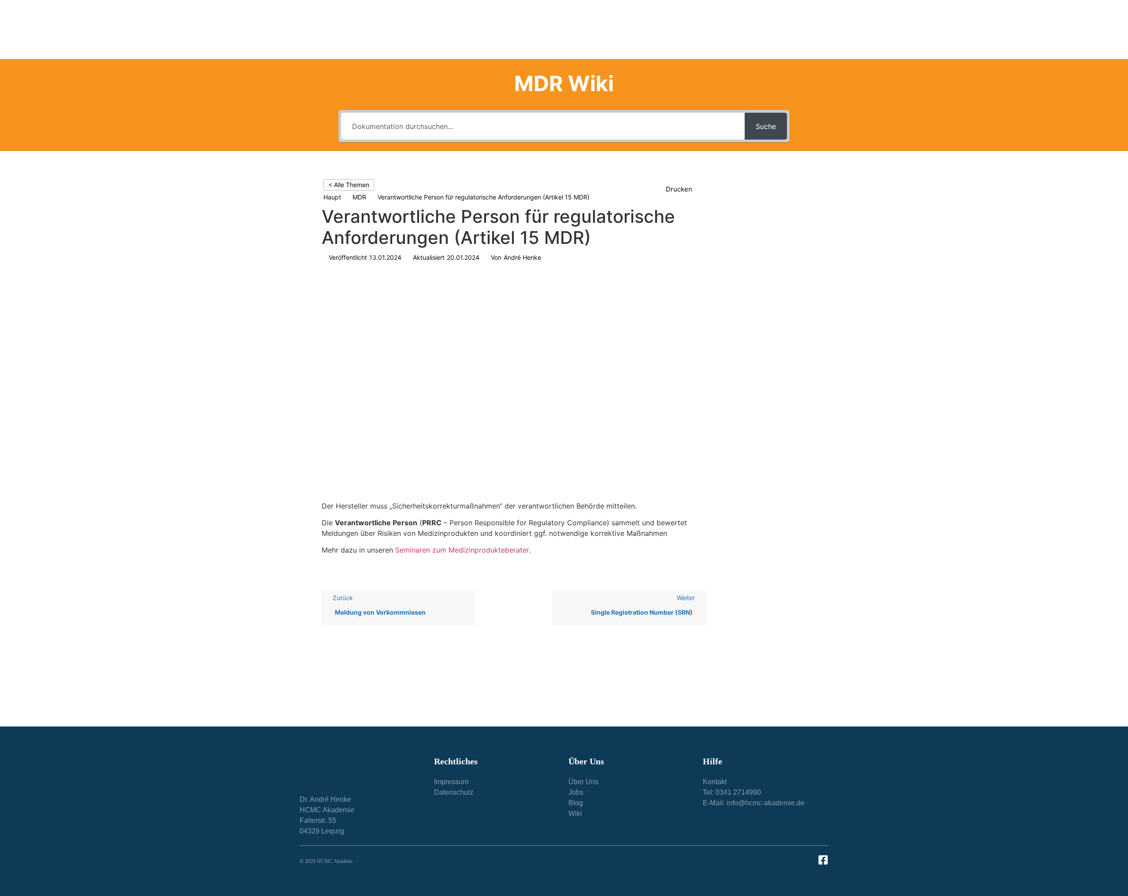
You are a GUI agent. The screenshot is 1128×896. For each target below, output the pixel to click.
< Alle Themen (348, 184)
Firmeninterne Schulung (621, 29)
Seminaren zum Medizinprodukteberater (462, 550)
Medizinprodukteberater (537, 29)
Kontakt (804, 29)
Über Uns (685, 29)
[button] (683, 189)
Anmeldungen (746, 29)
